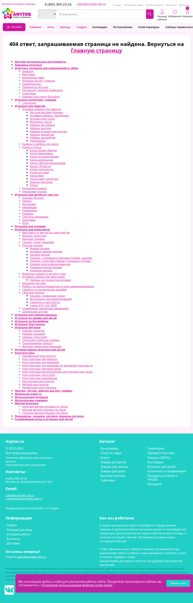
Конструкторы (25, 353)
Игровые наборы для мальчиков (43, 277)
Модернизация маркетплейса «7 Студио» (32, 508)
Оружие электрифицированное (50, 264)
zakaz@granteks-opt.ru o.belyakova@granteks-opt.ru (24, 497)
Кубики (26, 201)
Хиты (50, 27)
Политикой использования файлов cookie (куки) (77, 585)
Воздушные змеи (33, 77)
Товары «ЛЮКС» (159, 458)
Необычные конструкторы (39, 387)
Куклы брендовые (41, 153)
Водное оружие (40, 248)
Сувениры (107, 480)
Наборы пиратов (33, 330)
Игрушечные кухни (42, 119)
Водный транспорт (34, 235)
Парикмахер (38, 141)
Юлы (25, 223)
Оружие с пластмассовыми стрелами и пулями (60, 261)
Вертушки (28, 74)
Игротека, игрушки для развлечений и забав (46, 68)
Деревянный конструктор (39, 356)
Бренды (65, 27)
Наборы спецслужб (34, 337)
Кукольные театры (34, 191)
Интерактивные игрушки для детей (40, 349)
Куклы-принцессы (41, 169)
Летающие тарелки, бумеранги (42, 90)
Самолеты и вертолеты (45, 302)
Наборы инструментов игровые (50, 280)
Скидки (117, 5)
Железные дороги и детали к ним (44, 274)
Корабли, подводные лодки (47, 296)
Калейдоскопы (31, 84)
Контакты (171, 5)
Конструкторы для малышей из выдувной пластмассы (57, 365)
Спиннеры (29, 93)
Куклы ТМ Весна (40, 166)
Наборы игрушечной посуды (48, 131)
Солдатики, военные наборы (41, 340)
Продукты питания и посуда (162, 477)
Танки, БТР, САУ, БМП (43, 305)
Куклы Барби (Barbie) (43, 150)
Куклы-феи (37, 175)
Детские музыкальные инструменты (40, 61)
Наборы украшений (42, 137)
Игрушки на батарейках (31, 321)
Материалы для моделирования (51, 299)
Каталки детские (33, 198)
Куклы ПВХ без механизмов (47, 163)
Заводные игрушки (28, 65)
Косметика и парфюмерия (166, 471)
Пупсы (34, 185)
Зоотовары (155, 462)
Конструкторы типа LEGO (38, 375)
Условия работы (154, 5)
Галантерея (155, 448)
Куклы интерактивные (44, 156)
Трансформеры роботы (37, 343)
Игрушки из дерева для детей (36, 318)
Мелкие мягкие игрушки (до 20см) (44, 409)
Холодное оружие (41, 270)
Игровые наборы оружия (46, 251)
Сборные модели (33, 292)
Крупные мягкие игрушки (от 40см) (45, 406)
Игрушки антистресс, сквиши (35, 100)
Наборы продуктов (42, 134)
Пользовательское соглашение (26, 465)
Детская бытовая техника (46, 112)
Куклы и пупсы (31, 147)
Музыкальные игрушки (31, 397)
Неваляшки (29, 207)
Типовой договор (133, 5)
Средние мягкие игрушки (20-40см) (45, 413)
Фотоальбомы (122, 27)
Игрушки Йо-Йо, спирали (38, 80)
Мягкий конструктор (35, 384)
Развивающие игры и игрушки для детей (44, 419)
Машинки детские (34, 283)
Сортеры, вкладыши (35, 216)
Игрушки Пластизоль (30, 324)
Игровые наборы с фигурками (49, 115)
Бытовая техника (112, 476)
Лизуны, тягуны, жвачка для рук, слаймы (43, 390)
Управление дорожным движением (45, 308)
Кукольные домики (34, 188)
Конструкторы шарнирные (39, 378)
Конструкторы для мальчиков (41, 368)
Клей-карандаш (148, 27)
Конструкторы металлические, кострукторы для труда (57, 371)
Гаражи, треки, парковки (38, 242)
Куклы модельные (41, 160)
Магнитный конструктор (38, 381)
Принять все (178, 583)
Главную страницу (96, 50)
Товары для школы (114, 467)
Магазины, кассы (41, 122)
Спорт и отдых (110, 453)
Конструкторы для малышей (40, 362)
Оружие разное (40, 254)
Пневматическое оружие (46, 267)
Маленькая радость (28, 394)
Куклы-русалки (39, 172)
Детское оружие (32, 245)
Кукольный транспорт (44, 179)
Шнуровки (29, 220)
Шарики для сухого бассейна (41, 96)
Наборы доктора (40, 128)
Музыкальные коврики (31, 400)
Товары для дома (112, 471)
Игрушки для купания (30, 226)
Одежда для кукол (41, 182)
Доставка (184, 5)
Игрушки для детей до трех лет (37, 194)
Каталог (16, 27)
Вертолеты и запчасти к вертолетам (46, 232)
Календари (99, 27)
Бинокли (27, 71)
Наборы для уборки (42, 125)
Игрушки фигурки (28, 327)
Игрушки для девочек (30, 106)
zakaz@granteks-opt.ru (91, 4)
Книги (104, 458)
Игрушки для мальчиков (32, 229)
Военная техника (33, 239)
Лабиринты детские (35, 87)
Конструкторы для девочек (39, 359)
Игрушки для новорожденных (36, 315)
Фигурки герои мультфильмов (41, 346)
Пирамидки (29, 210)
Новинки (35, 27)
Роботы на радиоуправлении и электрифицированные (58, 286)
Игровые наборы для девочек (41, 109)
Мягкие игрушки (26, 403)
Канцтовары (109, 448)
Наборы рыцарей (33, 334)
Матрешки (29, 204)
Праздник (154, 484)
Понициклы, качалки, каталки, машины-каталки (49, 416)
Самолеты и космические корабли (44, 289)
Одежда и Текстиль (161, 453)
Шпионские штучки (35, 311)
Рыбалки (27, 213)
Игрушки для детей (161, 467)
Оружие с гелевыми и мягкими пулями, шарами (61, 258)
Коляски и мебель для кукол (40, 144)
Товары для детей (113, 462)
